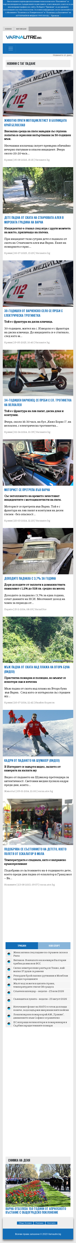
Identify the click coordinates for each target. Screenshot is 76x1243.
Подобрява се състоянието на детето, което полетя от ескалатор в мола (35, 851)
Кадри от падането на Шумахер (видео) (32, 760)
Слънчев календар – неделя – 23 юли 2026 (38, 991)
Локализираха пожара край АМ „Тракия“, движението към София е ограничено (38, 1015)
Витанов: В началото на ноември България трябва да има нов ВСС (39, 961)
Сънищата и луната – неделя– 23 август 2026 (40, 999)
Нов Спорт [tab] (54, 945)
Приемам (55, 15)
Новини (8, 29)
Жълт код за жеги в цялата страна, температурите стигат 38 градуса (34, 984)
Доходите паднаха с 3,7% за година (30, 578)
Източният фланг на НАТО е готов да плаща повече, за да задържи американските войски (41, 1008)
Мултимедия (21, 29)
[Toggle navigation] (11, 48)
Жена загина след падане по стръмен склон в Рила (40, 953)
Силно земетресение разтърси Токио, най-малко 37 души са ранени (39, 969)
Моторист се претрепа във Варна (27, 490)
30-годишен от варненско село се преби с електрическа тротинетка (33, 313)
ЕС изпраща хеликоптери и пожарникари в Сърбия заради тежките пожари (40, 1023)
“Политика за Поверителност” (30, 12)
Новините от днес (62, 55)
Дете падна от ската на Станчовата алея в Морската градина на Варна (34, 219)
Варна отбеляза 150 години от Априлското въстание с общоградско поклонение (36, 1211)
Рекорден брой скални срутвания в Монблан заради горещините (40, 977)
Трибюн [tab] (22, 945)
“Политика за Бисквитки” (57, 12)
